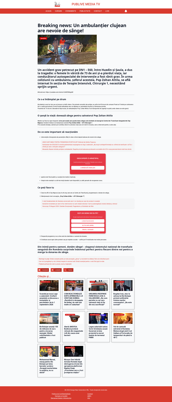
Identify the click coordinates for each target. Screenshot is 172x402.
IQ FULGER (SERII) (88, 225)
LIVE (107, 11)
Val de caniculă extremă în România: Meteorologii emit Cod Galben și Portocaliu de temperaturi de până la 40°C (122, 332)
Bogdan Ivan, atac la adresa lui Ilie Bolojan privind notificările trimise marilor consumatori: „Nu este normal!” (122, 299)
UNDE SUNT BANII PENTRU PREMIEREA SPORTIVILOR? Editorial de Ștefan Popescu (69, 142)
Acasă (48, 11)
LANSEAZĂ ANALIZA (87, 168)
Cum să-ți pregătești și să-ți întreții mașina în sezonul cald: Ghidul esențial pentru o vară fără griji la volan (71, 261)
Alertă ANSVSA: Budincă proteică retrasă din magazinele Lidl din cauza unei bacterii (73, 331)
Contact (98, 11)
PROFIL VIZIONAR (87, 229)
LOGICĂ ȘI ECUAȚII (88, 221)
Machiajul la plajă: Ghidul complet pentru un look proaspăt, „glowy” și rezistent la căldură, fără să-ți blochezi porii (74, 259)
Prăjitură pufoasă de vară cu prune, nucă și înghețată (55, 264)
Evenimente (71, 11)
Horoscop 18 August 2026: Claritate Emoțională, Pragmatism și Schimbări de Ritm (68, 206)
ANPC (89, 396)
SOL (88, 398)
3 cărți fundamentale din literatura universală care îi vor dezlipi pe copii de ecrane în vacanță (71, 201)
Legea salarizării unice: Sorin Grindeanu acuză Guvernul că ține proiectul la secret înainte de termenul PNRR (98, 332)
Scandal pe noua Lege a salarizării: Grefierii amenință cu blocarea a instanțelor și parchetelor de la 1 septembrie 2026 (49, 299)
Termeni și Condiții (61, 396)
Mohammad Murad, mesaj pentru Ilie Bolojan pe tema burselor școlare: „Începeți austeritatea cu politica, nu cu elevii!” (48, 366)
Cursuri (58, 11)
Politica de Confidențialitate (61, 394)
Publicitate (85, 11)
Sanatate (43, 38)
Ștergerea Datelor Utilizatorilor (61, 398)
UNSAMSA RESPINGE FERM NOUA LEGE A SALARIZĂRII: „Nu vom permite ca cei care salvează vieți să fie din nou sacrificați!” (98, 299)
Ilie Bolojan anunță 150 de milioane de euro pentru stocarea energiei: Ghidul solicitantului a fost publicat (49, 332)
